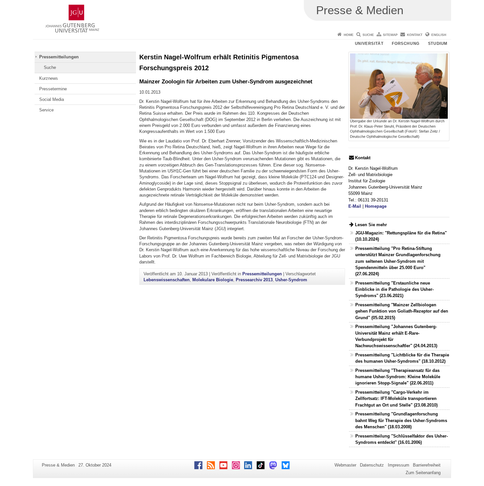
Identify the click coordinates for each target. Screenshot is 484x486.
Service (46, 109)
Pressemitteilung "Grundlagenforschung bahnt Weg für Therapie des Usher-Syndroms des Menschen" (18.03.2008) (401, 420)
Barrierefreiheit (427, 465)
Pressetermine (53, 88)
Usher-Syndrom (291, 279)
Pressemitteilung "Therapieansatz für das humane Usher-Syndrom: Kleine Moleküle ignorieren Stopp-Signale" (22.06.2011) (397, 376)
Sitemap (390, 35)
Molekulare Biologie (212, 279)
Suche (368, 35)
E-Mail (354, 206)
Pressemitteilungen (59, 56)
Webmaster (345, 465)
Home (349, 35)
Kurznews (48, 78)
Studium (437, 43)
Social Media (51, 99)
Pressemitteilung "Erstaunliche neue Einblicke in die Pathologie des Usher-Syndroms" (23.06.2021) (394, 289)
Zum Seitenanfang (423, 472)
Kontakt (414, 35)
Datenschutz (372, 465)
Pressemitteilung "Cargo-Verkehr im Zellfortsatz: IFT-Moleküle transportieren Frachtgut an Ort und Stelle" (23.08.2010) (396, 398)
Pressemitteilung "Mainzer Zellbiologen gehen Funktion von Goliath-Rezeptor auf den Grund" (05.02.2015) (401, 311)
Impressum (398, 465)
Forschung (405, 43)
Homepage (376, 206)
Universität (369, 43)
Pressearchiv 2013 (254, 279)
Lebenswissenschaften (167, 279)
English (438, 35)
